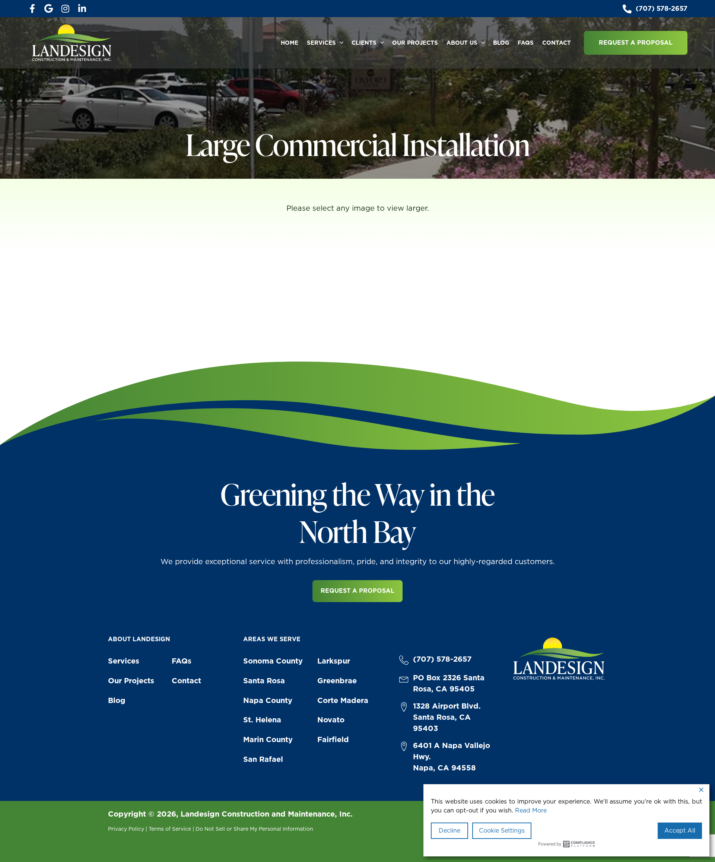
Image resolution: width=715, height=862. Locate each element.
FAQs (526, 42)
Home (289, 42)
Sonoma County (273, 661)
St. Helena (262, 719)
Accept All (679, 830)
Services (321, 42)
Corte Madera (342, 700)
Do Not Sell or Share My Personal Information (254, 829)
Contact (556, 42)
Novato (330, 719)
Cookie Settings (502, 830)
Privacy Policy (126, 829)
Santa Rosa (264, 680)
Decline (449, 830)
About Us (462, 42)
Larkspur (333, 661)
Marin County (268, 739)
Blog (501, 42)
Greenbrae (337, 680)
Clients (364, 42)
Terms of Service (170, 829)
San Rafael (263, 759)
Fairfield (333, 739)
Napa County (267, 700)
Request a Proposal (636, 42)
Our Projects (415, 42)
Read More (531, 810)
